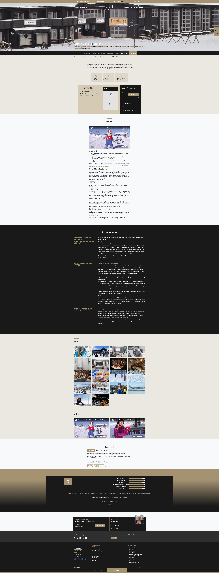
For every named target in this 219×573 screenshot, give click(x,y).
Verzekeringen (132, 560)
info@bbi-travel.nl (80, 556)
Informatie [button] (127, 8)
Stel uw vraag (136, 1)
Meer (109, 504)
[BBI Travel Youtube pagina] (86, 538)
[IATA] (78, 559)
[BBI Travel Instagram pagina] (78, 538)
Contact (94, 562)
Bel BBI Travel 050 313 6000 (83, 1)
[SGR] (82, 559)
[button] (86, 53)
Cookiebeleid (132, 552)
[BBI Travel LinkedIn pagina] (81, 538)
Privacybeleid (132, 551)
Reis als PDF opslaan (129, 110)
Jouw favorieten (118, 1)
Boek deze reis (100, 525)
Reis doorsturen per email (130, 107)
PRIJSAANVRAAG (133, 94)
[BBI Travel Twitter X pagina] (83, 538)
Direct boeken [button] (133, 53)
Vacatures (131, 557)
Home (75, 56)
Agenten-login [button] (100, 1)
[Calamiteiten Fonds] (85, 559)
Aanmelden (114, 537)
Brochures (131, 559)
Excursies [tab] (106, 450)
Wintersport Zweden (88, 56)
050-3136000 (128, 103)
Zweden (80, 56)
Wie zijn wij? (132, 547)
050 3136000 (78, 554)
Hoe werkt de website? (134, 562)
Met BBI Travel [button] (138, 8)
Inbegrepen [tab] (99, 450)
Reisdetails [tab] (91, 450)
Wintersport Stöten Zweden (101, 56)
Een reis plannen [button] (80, 8)
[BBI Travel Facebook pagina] (75, 538)
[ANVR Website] (75, 559)
